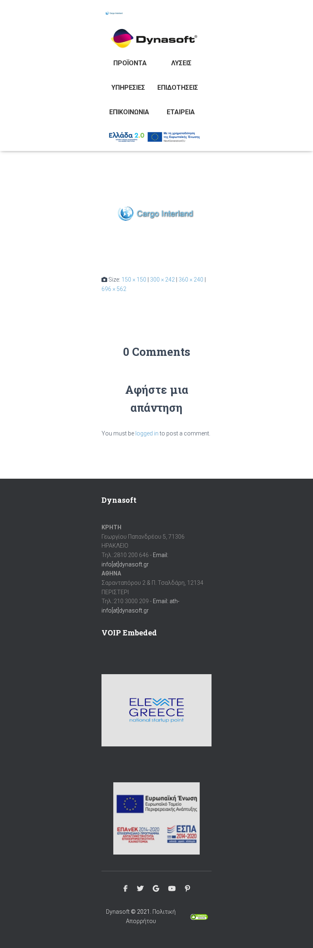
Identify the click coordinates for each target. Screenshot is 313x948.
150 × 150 (133, 279)
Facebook (125, 888)
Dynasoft (118, 911)
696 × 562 (113, 289)
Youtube (172, 888)
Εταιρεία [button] (181, 112)
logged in (147, 433)
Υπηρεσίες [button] (128, 87)
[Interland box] (156, 218)
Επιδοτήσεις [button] (177, 87)
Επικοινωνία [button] (129, 112)
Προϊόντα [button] (130, 63)
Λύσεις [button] (181, 63)
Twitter (140, 888)
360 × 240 (191, 279)
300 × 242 (162, 279)
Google (156, 888)
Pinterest (187, 888)
